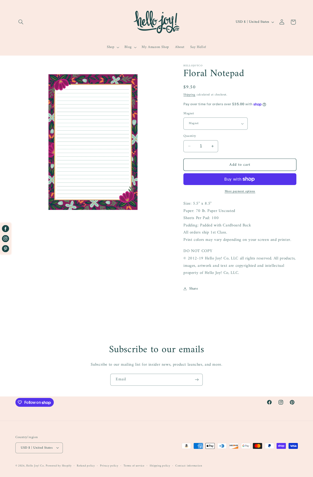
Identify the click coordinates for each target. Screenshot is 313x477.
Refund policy (86, 465)
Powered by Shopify (58, 465)
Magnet (188, 113)
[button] (21, 22)
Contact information (188, 465)
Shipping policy (160, 465)
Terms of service (134, 465)
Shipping (189, 94)
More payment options (240, 191)
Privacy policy (109, 465)
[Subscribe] (196, 380)
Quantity (189, 136)
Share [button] (193, 288)
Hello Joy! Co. (35, 465)
